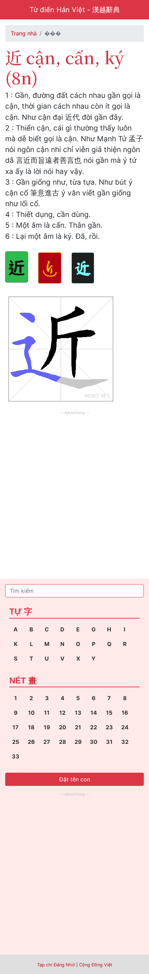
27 (46, 741)
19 (47, 727)
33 (15, 756)
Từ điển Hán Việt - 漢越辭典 (74, 10)
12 (62, 712)
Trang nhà (24, 33)
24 (125, 727)
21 (78, 727)
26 (31, 741)
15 (109, 712)
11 (47, 712)
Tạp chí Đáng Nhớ (56, 964)
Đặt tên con (74, 779)
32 (125, 741)
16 (125, 712)
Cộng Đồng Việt (95, 964)
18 (31, 727)
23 (109, 727)
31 (109, 741)
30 (93, 741)
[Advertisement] (74, 491)
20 (62, 727)
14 (93, 712)
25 (15, 741)
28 (62, 741)
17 (15, 727)
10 (31, 712)
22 (93, 727)
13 (78, 712)
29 (78, 741)
